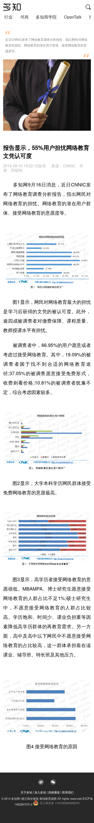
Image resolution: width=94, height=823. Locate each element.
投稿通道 (54, 792)
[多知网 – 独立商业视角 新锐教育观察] (12, 7)
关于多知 (26, 792)
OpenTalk (72, 17)
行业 (8, 17)
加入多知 (40, 792)
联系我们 (68, 792)
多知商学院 (46, 17)
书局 (24, 17)
